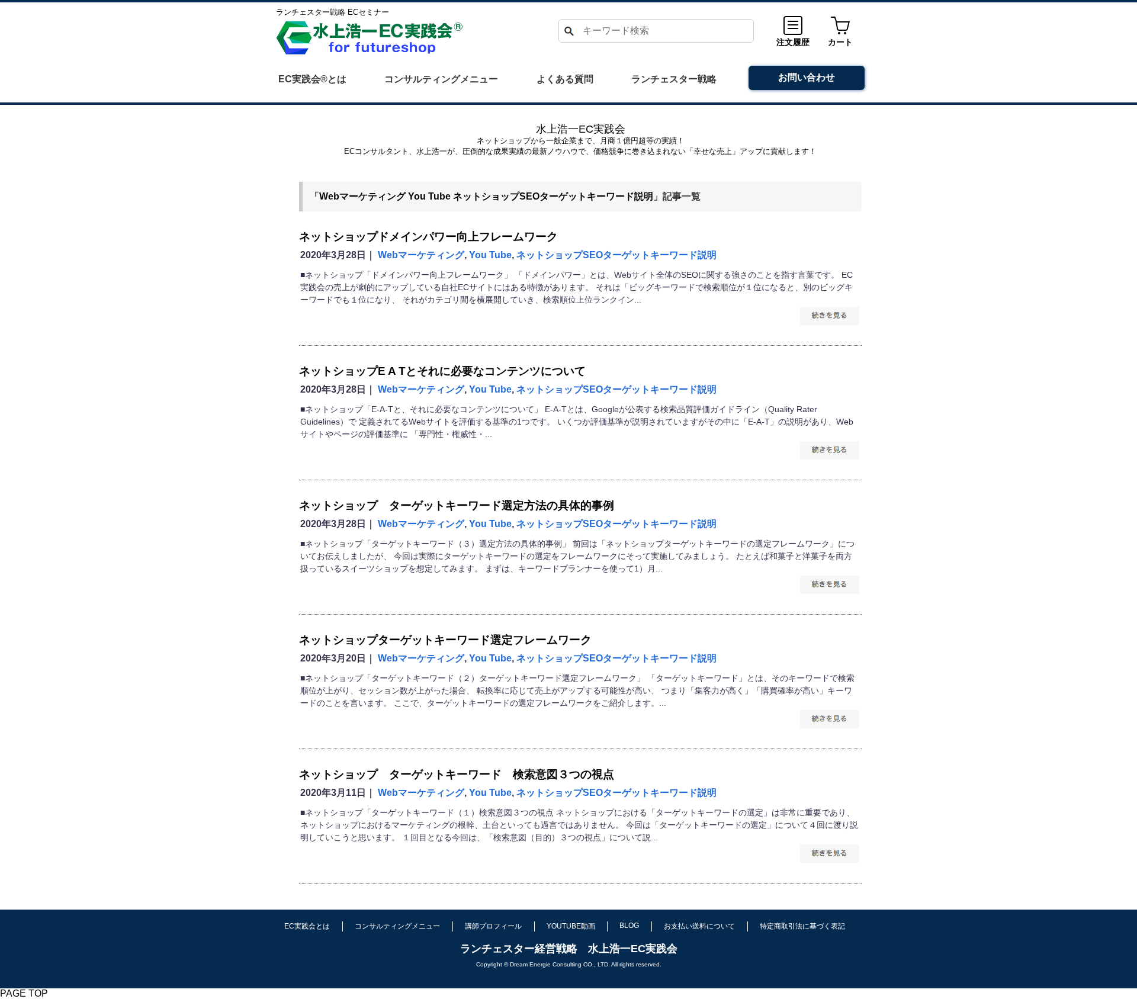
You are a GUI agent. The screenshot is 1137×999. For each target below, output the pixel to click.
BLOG (629, 925)
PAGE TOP (24, 993)
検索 (568, 30)
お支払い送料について (699, 926)
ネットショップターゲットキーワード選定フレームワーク (445, 640)
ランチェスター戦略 (674, 79)
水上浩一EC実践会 (580, 129)
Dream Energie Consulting (546, 964)
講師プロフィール (493, 926)
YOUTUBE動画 (571, 926)
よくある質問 (565, 79)
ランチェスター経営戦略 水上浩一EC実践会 (568, 949)
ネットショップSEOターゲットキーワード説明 (553, 196)
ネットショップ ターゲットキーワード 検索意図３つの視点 (456, 774)
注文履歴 (793, 42)
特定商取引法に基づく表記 (802, 926)
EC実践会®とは (312, 79)
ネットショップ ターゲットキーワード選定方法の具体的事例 (456, 505)
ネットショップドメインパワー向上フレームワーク (428, 236)
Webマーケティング (362, 196)
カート (840, 42)
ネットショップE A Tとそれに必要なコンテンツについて (442, 371)
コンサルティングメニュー (441, 79)
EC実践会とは (307, 926)
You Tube (429, 196)
